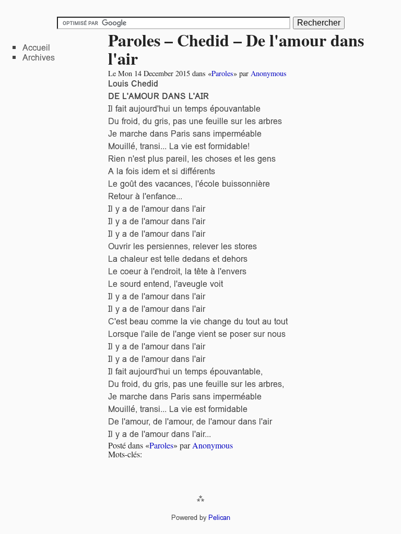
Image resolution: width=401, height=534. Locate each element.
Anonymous (269, 73)
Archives (38, 57)
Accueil (36, 47)
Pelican (219, 517)
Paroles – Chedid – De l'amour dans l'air (236, 49)
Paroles (222, 73)
